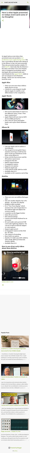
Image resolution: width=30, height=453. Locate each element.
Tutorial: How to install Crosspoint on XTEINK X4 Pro (14, 405)
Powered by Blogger (16, 447)
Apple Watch (18, 74)
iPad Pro (7, 67)
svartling (15, 450)
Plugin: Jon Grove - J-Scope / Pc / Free (10, 431)
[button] (3, 21)
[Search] (28, 2)
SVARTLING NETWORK (10, 2)
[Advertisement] (15, 39)
